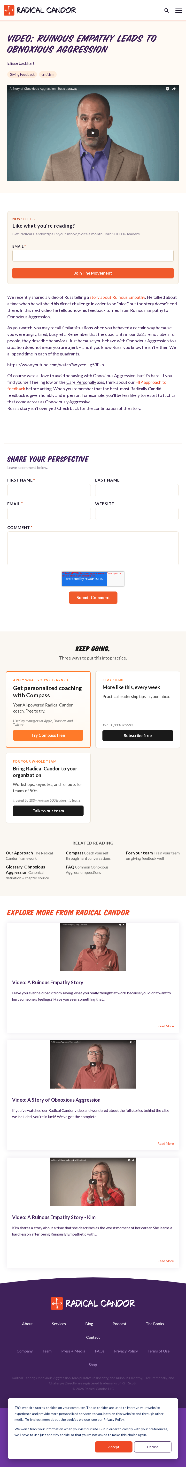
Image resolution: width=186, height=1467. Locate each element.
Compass (88, 855)
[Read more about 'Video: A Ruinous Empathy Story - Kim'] (93, 1182)
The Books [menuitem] (155, 1323)
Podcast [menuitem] (119, 1323)
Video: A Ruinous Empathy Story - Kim (54, 1217)
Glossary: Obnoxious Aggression (27, 872)
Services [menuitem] (59, 1323)
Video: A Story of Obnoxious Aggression (56, 1100)
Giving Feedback (22, 74)
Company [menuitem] (25, 1351)
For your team (153, 855)
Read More (165, 1026)
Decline (153, 1447)
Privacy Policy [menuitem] (126, 1351)
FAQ (87, 869)
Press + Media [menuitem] (73, 1351)
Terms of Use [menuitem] (158, 1351)
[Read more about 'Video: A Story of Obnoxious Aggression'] (93, 1064)
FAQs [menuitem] (99, 1351)
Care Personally (81, 382)
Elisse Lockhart (20, 63)
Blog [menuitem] (89, 1323)
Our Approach (29, 855)
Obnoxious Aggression (147, 340)
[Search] (166, 10)
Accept (113, 1447)
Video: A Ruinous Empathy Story (47, 982)
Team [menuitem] (47, 1351)
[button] (178, 10)
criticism (47, 74)
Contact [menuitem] (93, 1337)
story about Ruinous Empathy (117, 297)
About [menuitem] (27, 1323)
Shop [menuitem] (93, 1364)
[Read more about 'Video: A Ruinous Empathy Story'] (93, 947)
